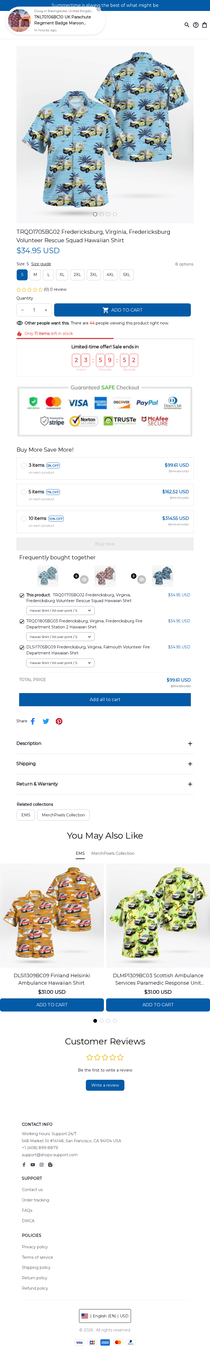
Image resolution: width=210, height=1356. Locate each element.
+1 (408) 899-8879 (40, 1147)
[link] (19, 20)
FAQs (27, 1210)
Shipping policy (36, 1267)
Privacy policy (35, 1246)
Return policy (34, 1277)
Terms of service (37, 1257)
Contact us (32, 1189)
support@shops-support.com (50, 1154)
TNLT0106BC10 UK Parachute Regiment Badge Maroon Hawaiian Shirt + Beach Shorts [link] (63, 23)
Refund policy (35, 1288)
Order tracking (35, 1200)
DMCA (28, 1220)
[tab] (95, 214)
